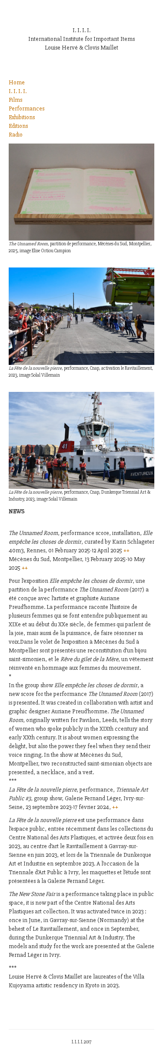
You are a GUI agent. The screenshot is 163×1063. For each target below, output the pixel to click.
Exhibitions (22, 117)
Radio (16, 134)
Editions (18, 126)
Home (17, 82)
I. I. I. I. (18, 91)
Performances (26, 108)
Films (15, 100)
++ (126, 550)
